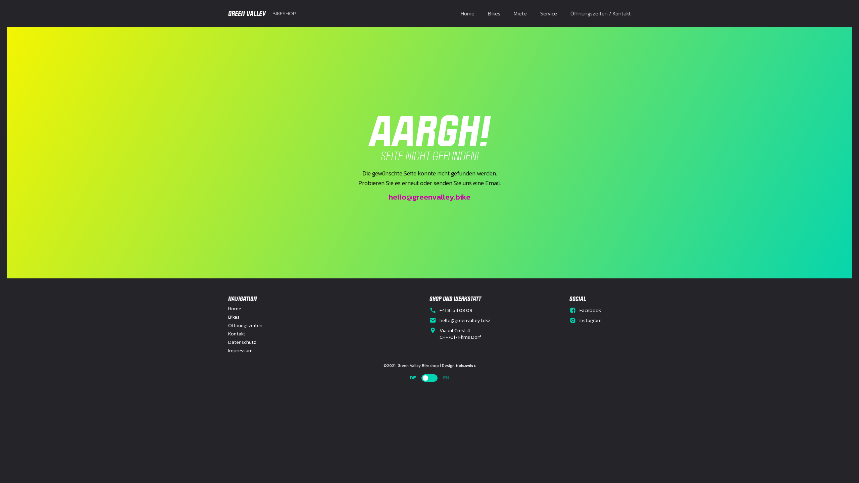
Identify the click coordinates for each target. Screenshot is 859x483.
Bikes (494, 13)
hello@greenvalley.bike (429, 197)
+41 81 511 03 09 (456, 310)
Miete (520, 13)
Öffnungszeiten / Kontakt (600, 13)
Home (467, 13)
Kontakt (236, 333)
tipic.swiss (466, 366)
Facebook (590, 310)
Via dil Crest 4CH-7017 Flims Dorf (460, 333)
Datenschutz (242, 342)
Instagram (590, 320)
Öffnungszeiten (245, 325)
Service (548, 13)
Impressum (240, 350)
